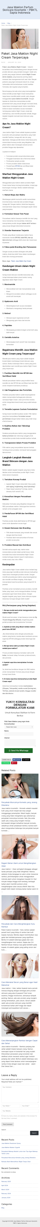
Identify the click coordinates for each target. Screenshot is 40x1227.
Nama (6, 731)
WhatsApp (6, 763)
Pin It (14, 763)
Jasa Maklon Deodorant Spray (11, 1143)
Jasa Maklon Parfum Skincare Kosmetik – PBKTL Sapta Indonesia (20, 10)
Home (3, 23)
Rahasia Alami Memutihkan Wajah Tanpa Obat (15, 1161)
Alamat (7, 738)
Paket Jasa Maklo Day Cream (21, 261)
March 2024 (5, 1189)
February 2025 (6, 1181)
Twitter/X (26, 759)
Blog (8, 23)
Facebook (17, 759)
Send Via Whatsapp (19, 750)
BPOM (17, 166)
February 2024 (6, 1193)
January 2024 (5, 1197)
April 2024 (4, 1185)
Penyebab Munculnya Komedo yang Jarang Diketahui (18, 1157)
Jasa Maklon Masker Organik (10, 1147)
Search (3, 1129)
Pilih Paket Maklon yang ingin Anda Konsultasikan (16, 723)
